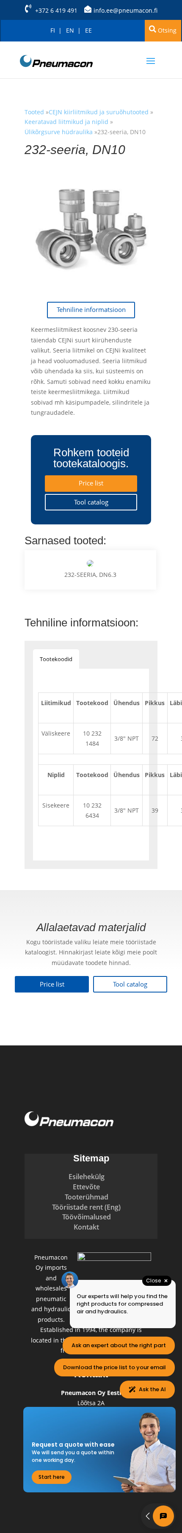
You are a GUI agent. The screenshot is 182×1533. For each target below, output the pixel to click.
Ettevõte (86, 1186)
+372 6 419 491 (56, 10)
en (70, 30)
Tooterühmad (86, 1197)
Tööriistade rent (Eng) (86, 1207)
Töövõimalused (86, 1216)
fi (52, 30)
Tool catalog (91, 502)
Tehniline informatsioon (91, 309)
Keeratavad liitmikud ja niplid (66, 122)
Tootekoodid (56, 659)
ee (88, 30)
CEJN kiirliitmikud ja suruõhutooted (99, 112)
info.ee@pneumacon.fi (125, 10)
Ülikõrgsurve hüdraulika (59, 132)
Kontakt (86, 1227)
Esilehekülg (87, 1176)
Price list (91, 483)
